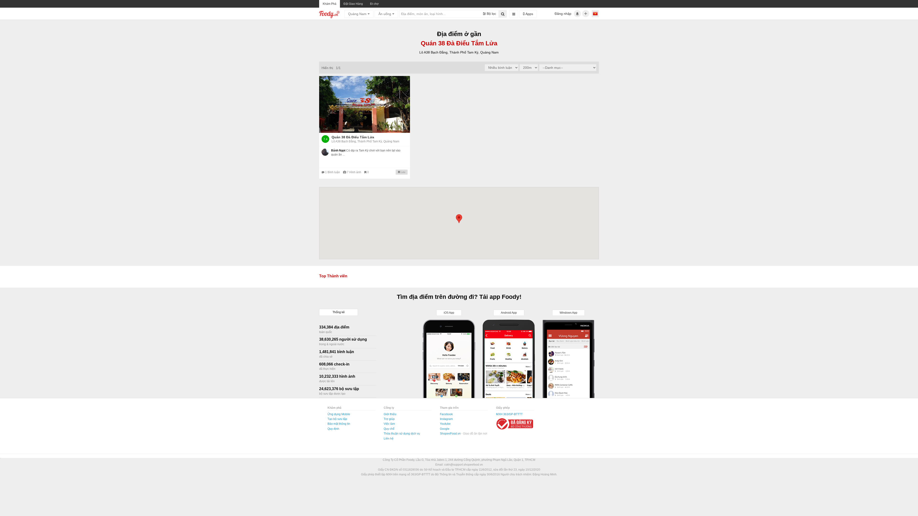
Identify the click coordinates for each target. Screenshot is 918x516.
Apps (529, 14)
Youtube (445, 423)
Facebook (446, 414)
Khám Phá (329, 3)
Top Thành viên (333, 276)
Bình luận (333, 172)
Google (444, 428)
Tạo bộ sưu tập (337, 419)
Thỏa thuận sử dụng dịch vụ (402, 433)
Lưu (402, 172)
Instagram (446, 419)
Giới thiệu (390, 414)
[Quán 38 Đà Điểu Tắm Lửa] (364, 104)
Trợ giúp (389, 419)
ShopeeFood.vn (450, 433)
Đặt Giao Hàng (353, 3)
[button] (459, 218)
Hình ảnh (354, 172)
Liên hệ (388, 438)
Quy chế (389, 428)
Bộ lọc (491, 14)
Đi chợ (374, 3)
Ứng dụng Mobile (339, 414)
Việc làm (389, 423)
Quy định (333, 428)
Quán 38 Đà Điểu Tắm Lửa (353, 137)
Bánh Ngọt (338, 150)
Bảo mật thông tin (339, 423)
